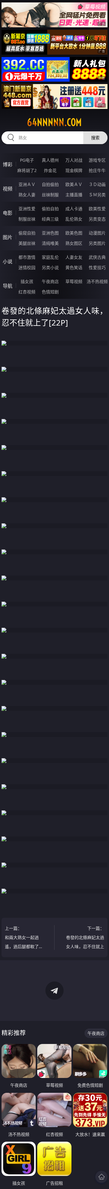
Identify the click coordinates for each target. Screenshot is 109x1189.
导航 (7, 285)
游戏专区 (97, 160)
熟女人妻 (26, 195)
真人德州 (50, 160)
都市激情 (26, 257)
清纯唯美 (50, 243)
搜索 (95, 137)
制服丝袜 (26, 219)
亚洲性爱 (26, 208)
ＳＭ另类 (97, 195)
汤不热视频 (97, 281)
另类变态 (97, 219)
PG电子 (27, 160)
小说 (7, 261)
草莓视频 (73, 281)
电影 (7, 213)
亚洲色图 (50, 233)
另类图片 (97, 243)
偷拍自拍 (50, 208)
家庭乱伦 (50, 257)
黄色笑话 (73, 267)
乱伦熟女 (73, 219)
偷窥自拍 (26, 233)
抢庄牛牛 (97, 170)
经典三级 (50, 219)
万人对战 (73, 160)
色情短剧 (50, 292)
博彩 (7, 164)
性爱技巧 (97, 267)
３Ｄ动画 (97, 184)
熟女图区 (73, 243)
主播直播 (73, 195)
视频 (7, 188)
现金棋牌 (73, 170)
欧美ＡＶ (73, 184)
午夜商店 (50, 281)
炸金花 (50, 170)
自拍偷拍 (50, 184)
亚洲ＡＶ (26, 184)
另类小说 (50, 267)
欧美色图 (73, 233)
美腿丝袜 (26, 243)
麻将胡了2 (27, 170)
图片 (7, 237)
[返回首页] (101, 1177)
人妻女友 (73, 257)
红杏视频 (26, 292)
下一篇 (85, 938)
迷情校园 (26, 267)
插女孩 (27, 281)
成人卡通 (73, 208)
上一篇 (22, 938)
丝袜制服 (50, 195)
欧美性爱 (97, 208)
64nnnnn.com (54, 122)
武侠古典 (97, 257)
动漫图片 (97, 233)
